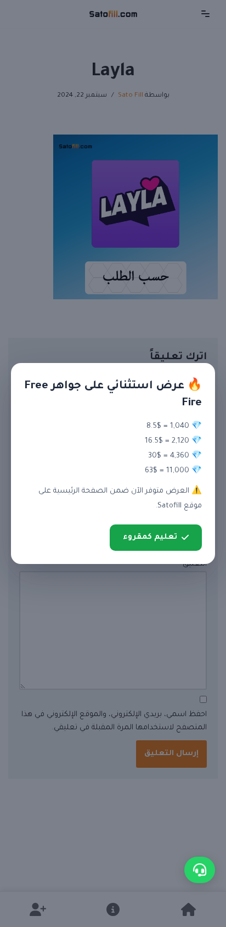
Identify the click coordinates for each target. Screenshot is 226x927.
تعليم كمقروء (150, 537)
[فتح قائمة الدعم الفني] (199, 870)
